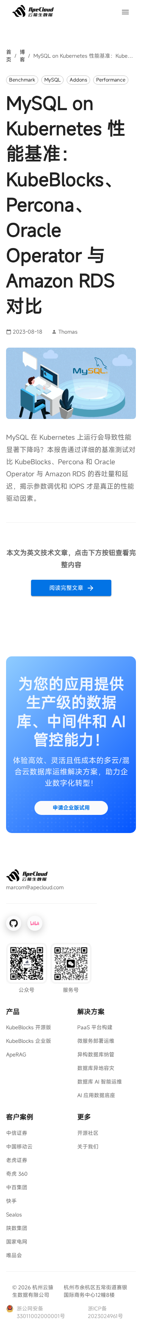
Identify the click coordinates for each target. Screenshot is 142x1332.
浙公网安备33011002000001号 (41, 1312)
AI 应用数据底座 (96, 1095)
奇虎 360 (17, 1173)
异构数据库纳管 (95, 1054)
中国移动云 (19, 1146)
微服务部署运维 (95, 1040)
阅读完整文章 (66, 587)
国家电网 (16, 1241)
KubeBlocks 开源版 (28, 1027)
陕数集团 (16, 1228)
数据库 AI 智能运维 (99, 1081)
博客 (22, 55)
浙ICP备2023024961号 (105, 1312)
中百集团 (16, 1187)
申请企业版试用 (71, 807)
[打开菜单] (125, 12)
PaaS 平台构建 (94, 1027)
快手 (11, 1200)
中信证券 (16, 1132)
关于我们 (87, 1146)
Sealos (14, 1214)
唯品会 (14, 1255)
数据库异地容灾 (95, 1068)
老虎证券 (16, 1160)
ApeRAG (16, 1054)
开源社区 (87, 1132)
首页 (8, 55)
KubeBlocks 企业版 (28, 1040)
